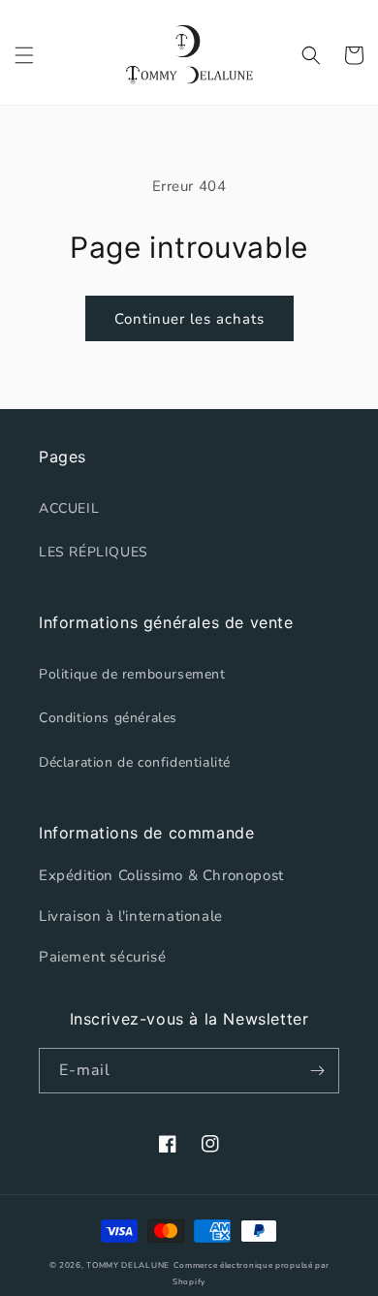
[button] (24, 55)
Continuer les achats (189, 319)
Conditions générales (108, 718)
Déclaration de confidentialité (135, 762)
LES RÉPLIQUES (93, 552)
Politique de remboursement (132, 674)
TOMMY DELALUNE (128, 1265)
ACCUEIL (69, 508)
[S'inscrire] (317, 1070)
